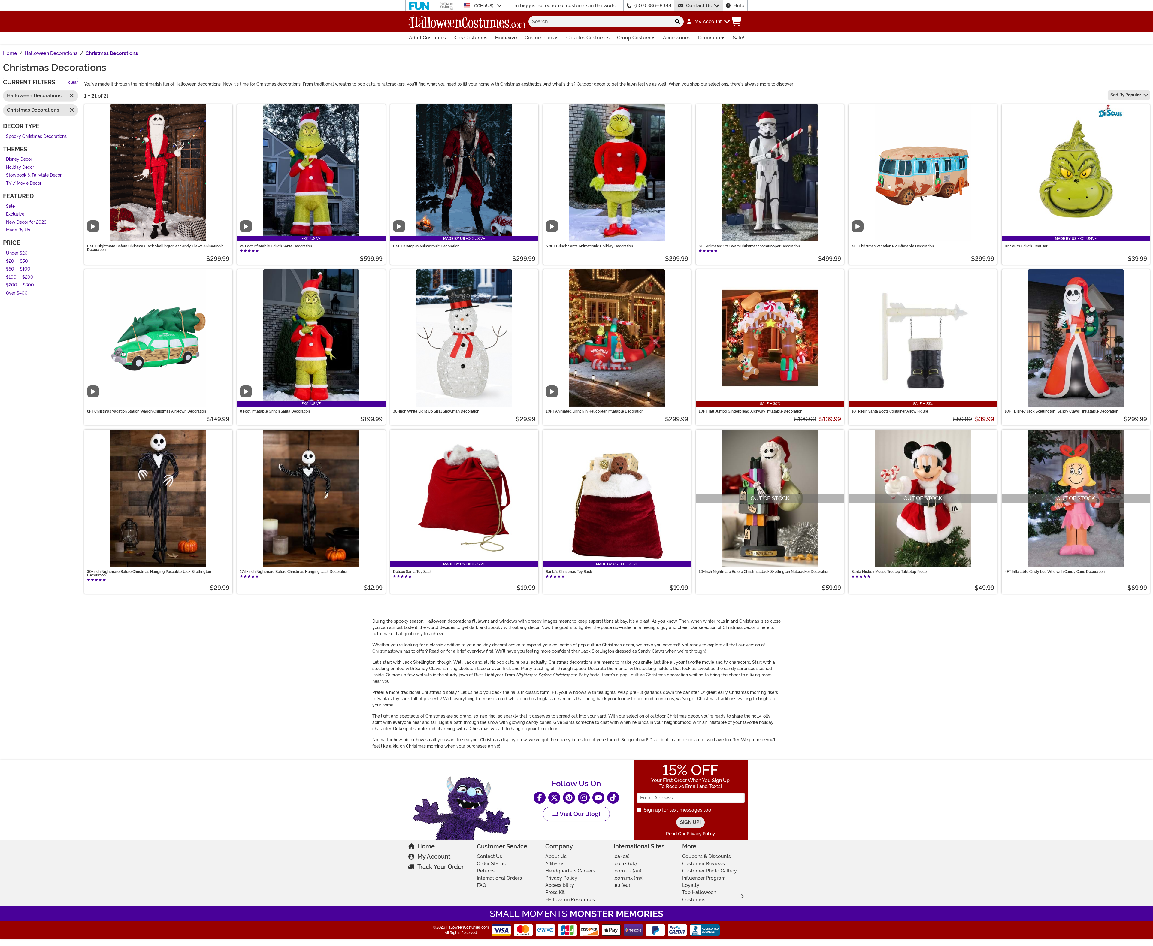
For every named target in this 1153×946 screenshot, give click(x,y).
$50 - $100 (18, 269)
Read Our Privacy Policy (690, 833)
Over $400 (17, 293)
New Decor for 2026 (26, 222)
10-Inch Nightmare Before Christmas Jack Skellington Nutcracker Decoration (764, 572)
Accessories (676, 38)
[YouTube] (598, 798)
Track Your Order (440, 866)
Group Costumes (636, 38)
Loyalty (690, 885)
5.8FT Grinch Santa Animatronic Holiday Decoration (589, 246)
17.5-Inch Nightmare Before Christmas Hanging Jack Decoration (294, 572)
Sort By (1125, 94)
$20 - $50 (17, 261)
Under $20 (17, 253)
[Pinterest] (569, 798)
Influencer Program (704, 878)
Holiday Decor (20, 167)
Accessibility (559, 885)
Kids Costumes (470, 38)
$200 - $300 (20, 285)
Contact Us (699, 5)
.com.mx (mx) (629, 878)
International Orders (499, 878)
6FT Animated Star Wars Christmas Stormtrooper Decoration (749, 246)
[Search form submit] (677, 21)
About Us (556, 856)
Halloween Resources (570, 899)
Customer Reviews (703, 863)
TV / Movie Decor (23, 183)
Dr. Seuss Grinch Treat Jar (1026, 246)
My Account (433, 856)
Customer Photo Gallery (709, 871)
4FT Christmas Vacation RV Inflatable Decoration (893, 246)
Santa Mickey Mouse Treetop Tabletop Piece (889, 572)
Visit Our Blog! (579, 814)
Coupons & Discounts (706, 856)
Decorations (711, 38)
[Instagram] (584, 798)
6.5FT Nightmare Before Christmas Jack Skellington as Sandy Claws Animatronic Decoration (155, 248)
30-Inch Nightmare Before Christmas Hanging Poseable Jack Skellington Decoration (149, 573)
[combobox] (599, 21)
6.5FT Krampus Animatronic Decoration (426, 246)
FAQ (481, 885)
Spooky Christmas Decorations (36, 136)
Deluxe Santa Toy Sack (412, 572)
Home (426, 846)
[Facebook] (540, 798)
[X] (554, 798)
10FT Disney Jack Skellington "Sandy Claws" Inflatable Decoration (1061, 411)
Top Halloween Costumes (699, 896)
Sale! (738, 38)
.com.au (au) (627, 871)
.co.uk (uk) (625, 863)
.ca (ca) (622, 856)
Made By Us (18, 230)
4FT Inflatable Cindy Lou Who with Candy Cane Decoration (1055, 572)
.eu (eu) (622, 885)
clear (73, 82)
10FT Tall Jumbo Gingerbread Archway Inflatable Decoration (750, 411)
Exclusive (506, 38)
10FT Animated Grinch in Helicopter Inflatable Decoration (594, 411)
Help (739, 5)
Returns (486, 871)
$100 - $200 (19, 277)
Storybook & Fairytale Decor (34, 175)
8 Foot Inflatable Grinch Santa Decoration (275, 411)
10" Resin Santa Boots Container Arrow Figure (890, 411)
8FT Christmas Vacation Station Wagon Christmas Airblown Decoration (146, 411)
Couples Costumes (588, 38)
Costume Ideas (541, 38)
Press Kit (555, 892)
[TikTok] (613, 798)
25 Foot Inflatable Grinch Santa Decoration (276, 246)
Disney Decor (19, 159)
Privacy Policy (561, 878)
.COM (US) (484, 5)
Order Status (491, 863)
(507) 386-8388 (652, 5)
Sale (10, 206)
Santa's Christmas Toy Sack (569, 572)
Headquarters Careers (570, 871)
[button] (708, 21)
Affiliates (554, 863)
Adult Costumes (427, 38)
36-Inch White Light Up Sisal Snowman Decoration (436, 411)
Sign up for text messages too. (678, 810)
